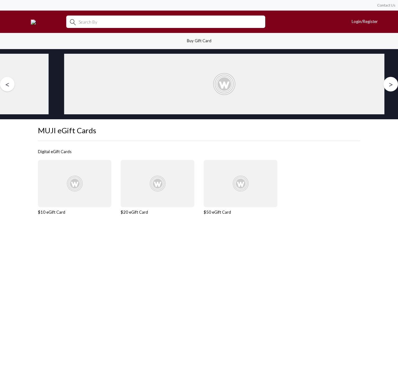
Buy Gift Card (199, 40)
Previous (7, 84)
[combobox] (165, 22)
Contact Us (386, 5)
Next (390, 84)
